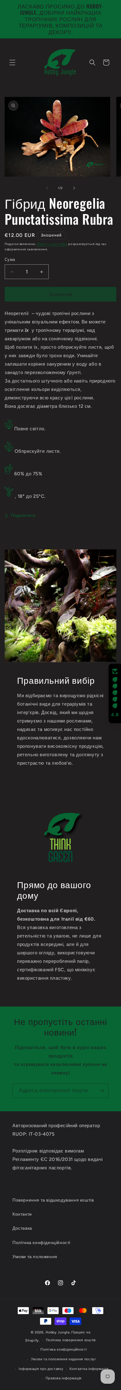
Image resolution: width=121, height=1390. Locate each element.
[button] (12, 62)
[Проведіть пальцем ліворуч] (47, 188)
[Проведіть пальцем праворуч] (74, 188)
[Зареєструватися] (101, 1090)
